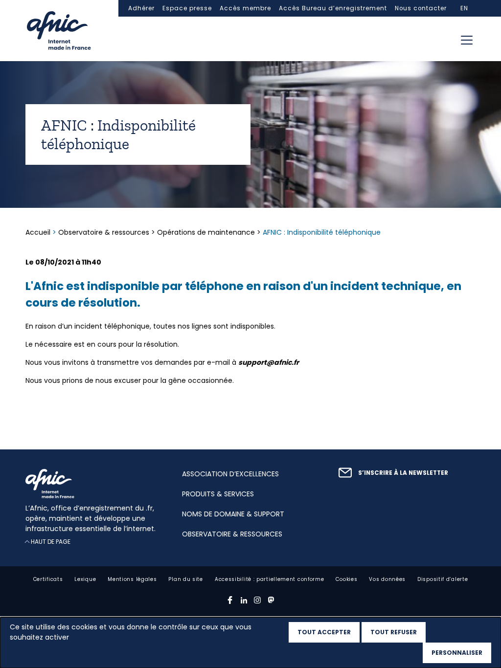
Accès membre (245, 8)
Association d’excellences (230, 474)
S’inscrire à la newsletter (403, 473)
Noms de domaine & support (233, 514)
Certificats (48, 579)
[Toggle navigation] (466, 40)
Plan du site (185, 579)
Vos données (387, 579)
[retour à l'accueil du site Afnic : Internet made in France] (93, 483)
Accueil (38, 232)
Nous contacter (421, 8)
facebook (230, 600)
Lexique (85, 579)
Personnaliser (457, 652)
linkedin (243, 600)
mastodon (271, 600)
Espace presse (187, 8)
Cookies (346, 579)
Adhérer (141, 8)
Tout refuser (393, 632)
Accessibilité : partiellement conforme (269, 579)
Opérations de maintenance (206, 232)
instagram (257, 600)
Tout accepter (324, 632)
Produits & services (218, 494)
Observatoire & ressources (103, 232)
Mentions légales (132, 579)
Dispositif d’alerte (442, 579)
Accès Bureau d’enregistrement (333, 8)
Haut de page (50, 541)
